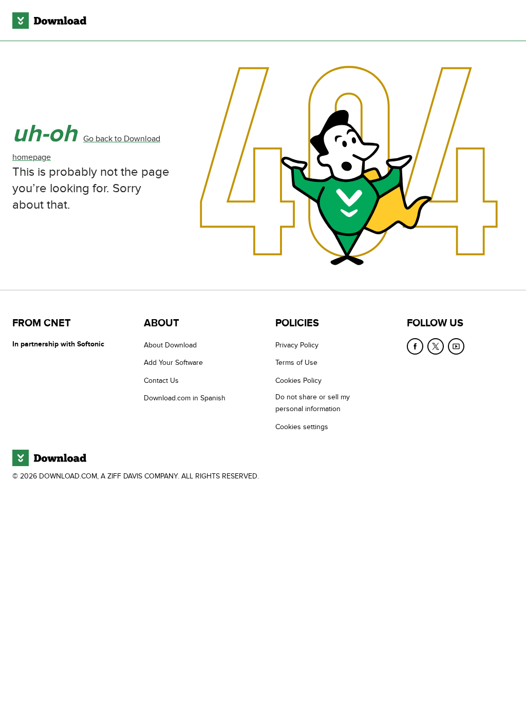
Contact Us (161, 380)
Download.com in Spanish (185, 398)
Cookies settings (301, 426)
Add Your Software (173, 362)
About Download (170, 345)
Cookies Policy (298, 380)
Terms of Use (296, 362)
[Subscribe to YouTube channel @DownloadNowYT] (456, 346)
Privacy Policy (296, 345)
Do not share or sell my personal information (312, 403)
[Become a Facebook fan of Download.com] (415, 346)
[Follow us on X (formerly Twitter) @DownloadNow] (435, 346)
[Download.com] (49, 20)
